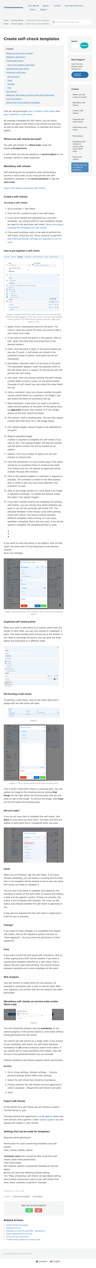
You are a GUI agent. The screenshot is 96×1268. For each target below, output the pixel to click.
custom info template (21, 1196)
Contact (57, 5)
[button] (29, 1210)
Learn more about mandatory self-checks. (25, 188)
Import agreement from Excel (19, 1234)
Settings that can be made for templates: (23, 102)
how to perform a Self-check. (18, 114)
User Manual (33, 5)
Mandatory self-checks (15, 57)
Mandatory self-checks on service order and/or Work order (30, 95)
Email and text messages (17, 1225)
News (45, 5)
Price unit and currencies (17, 1236)
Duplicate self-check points (17, 69)
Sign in (33, 9)
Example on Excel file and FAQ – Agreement (25, 1231)
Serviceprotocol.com (74, 5)
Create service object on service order (23, 1239)
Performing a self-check (16, 72)
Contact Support (77, 75)
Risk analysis (11, 91)
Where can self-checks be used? (19, 53)
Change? (11, 84)
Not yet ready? (14, 77)
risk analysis (37, 1196)
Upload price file (13, 1228)
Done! (10, 80)
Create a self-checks (14, 61)
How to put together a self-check (21, 65)
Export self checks (13, 99)
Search (74, 41)
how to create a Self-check (41, 111)
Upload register (47, 1119)
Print (9, 88)
